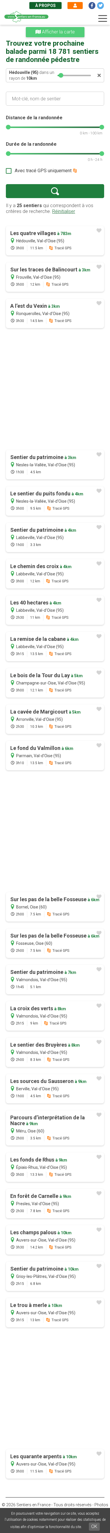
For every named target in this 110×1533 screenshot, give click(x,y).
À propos (45, 5)
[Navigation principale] (102, 18)
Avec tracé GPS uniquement (43, 170)
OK (94, 1526)
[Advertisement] (55, 389)
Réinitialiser (63, 211)
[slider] (61, 75)
